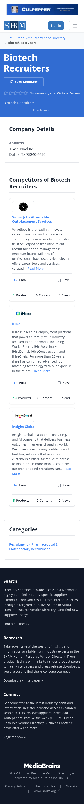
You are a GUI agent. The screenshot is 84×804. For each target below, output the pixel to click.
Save (66, 280)
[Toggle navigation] (74, 26)
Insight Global (24, 426)
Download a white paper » (23, 680)
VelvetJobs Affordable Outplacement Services (32, 219)
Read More (35, 268)
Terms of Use (45, 786)
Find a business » (17, 624)
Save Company (26, 81)
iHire (16, 324)
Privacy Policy (15, 786)
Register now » (15, 737)
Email (23, 280)
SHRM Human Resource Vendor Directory (34, 38)
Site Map (72, 786)
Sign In (56, 25)
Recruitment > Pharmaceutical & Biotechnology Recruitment (33, 546)
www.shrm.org (45, 791)
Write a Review (68, 93)
